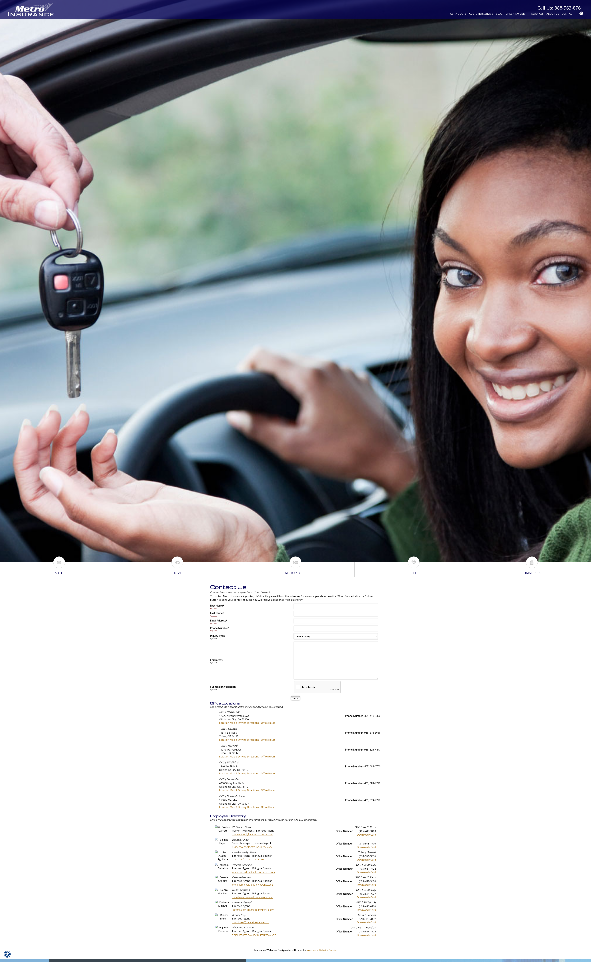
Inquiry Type (217, 635)
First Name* (217, 605)
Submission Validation (223, 686)
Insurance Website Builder (321, 950)
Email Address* (218, 620)
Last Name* (217, 613)
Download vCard (366, 834)
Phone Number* (219, 628)
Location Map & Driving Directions (239, 723)
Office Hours (268, 723)
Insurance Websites (265, 950)
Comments (216, 660)
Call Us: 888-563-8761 (560, 8)
